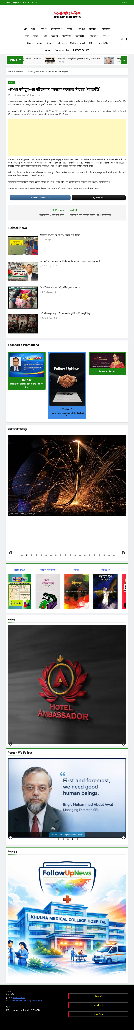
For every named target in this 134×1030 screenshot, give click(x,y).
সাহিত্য (28, 43)
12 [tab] (75, 555)
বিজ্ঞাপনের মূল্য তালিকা (62, 50)
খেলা (45, 36)
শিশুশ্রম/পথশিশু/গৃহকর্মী (77, 43)
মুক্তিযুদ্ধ (40, 43)
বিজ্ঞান (27, 36)
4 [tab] (36, 555)
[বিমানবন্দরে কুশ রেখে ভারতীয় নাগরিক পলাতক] (53, 62)
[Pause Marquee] (124, 60)
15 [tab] (89, 555)
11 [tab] (70, 555)
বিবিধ (104, 36)
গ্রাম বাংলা (81, 29)
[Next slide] (126, 2)
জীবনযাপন (92, 29)
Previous (10, 744)
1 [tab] (22, 555)
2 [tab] (26, 555)
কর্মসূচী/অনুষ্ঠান (66, 36)
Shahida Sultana (43, 499)
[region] (67, 494)
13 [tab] (80, 555)
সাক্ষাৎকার (93, 36)
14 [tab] (85, 555)
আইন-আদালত (61, 43)
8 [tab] (56, 555)
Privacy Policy (81, 50)
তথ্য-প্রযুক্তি (103, 43)
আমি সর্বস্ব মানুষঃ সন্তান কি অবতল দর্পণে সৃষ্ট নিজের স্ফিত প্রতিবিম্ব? (65, 313)
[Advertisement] (67, 137)
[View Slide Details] (67, 468)
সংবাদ (33, 29)
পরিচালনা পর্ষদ (98, 996)
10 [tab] (65, 555)
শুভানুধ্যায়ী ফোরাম (98, 1005)
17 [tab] (99, 555)
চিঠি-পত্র (92, 43)
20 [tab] (114, 555)
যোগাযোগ (48, 50)
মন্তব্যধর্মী (54, 36)
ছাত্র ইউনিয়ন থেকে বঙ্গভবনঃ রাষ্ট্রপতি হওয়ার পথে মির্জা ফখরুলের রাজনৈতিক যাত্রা (70, 261)
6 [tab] (46, 555)
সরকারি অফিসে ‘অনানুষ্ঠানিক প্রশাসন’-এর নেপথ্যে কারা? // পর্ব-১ (22, 58)
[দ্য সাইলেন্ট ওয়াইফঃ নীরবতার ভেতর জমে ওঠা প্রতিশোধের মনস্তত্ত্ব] (98, 62)
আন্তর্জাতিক (106, 29)
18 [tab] (104, 555)
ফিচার (49, 43)
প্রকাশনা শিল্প (79, 36)
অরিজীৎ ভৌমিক (43, 512)
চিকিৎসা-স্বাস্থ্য (55, 29)
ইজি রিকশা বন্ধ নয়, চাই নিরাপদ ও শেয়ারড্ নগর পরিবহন (60, 235)
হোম (25, 29)
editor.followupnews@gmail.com (27, 1000)
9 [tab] (60, 555)
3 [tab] (31, 555)
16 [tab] (94, 555)
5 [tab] (41, 555)
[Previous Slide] (122, 2)
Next (123, 744)
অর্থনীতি (69, 29)
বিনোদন (35, 36)
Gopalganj (15, 741)
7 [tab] (51, 555)
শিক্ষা (42, 29)
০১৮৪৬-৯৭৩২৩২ (19, 997)
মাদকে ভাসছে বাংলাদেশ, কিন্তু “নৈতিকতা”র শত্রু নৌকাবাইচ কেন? (98, 2)
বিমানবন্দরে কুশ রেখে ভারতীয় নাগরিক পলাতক (75, 58)
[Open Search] (122, 39)
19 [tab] (109, 555)
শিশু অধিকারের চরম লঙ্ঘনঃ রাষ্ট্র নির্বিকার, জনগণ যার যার (60, 287)
